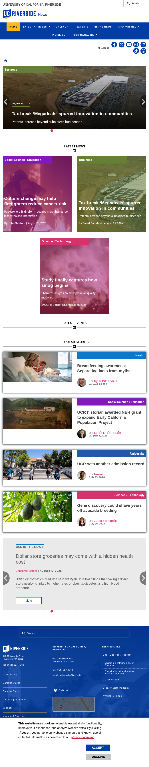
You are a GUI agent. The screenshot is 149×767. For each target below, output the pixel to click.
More (28, 600)
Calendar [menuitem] (63, 26)
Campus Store (11, 691)
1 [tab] (46, 133)
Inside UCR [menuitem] (60, 34)
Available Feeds (112, 696)
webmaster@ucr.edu (70, 674)
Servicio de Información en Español (118, 664)
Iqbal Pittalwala (105, 381)
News (42, 14)
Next (143, 101)
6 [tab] (87, 133)
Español (7, 708)
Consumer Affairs (26, 570)
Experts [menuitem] (82, 26)
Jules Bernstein (105, 521)
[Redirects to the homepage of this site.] (5, 60)
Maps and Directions (15, 716)
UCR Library (10, 674)
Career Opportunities (15, 699)
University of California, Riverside (32, 4)
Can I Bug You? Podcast (117, 655)
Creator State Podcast (116, 688)
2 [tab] (54, 133)
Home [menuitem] (13, 26)
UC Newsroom (111, 679)
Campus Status (11, 683)
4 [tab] (70, 133)
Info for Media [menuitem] (128, 26)
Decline (98, 757)
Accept (98, 747)
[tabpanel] (74, 97)
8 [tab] (103, 133)
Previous (6, 101)
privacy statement (82, 737)
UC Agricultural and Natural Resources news (119, 672)
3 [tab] (62, 133)
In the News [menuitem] (103, 26)
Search (135, 3)
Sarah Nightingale (107, 432)
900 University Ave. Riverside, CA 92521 (63, 660)
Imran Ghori (103, 474)
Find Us (63, 690)
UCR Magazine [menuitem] (83, 34)
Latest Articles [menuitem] (35, 26)
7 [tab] (95, 133)
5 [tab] (78, 133)
